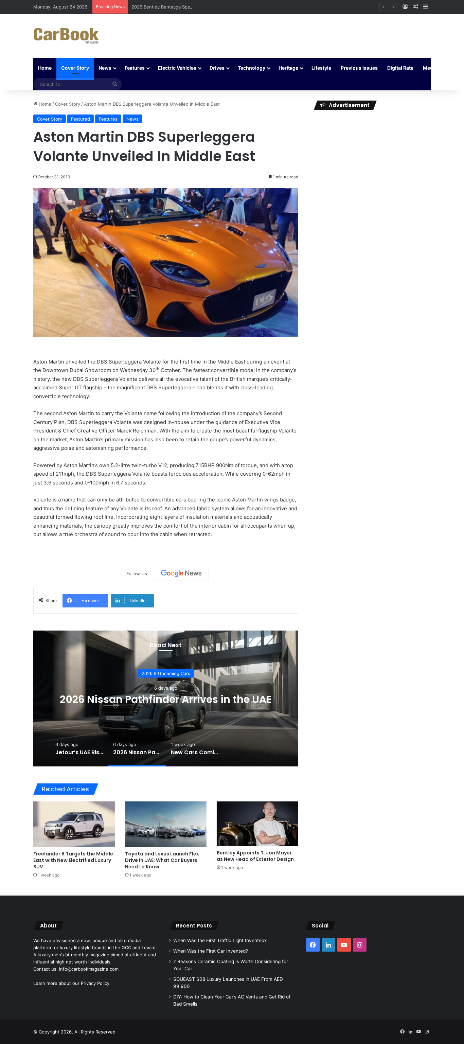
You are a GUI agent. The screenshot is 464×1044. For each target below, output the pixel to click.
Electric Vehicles (177, 68)
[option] (190, 698)
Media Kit (434, 68)
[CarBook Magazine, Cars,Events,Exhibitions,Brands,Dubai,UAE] (66, 36)
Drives (217, 68)
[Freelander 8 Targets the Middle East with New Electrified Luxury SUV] (74, 824)
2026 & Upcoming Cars (190, 667)
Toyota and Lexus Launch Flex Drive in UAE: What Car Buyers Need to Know (162, 860)
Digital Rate (400, 68)
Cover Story (75, 68)
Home (45, 68)
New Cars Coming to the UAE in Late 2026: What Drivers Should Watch (190, 699)
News (105, 68)
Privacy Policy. (96, 983)
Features (135, 68)
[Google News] (181, 573)
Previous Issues (359, 68)
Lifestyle (321, 68)
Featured (80, 119)
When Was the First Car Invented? (210, 951)
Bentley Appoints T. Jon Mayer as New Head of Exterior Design (255, 856)
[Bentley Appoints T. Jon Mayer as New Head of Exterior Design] (257, 823)
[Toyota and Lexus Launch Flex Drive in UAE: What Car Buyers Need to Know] (166, 824)
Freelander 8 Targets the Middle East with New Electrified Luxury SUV (73, 860)
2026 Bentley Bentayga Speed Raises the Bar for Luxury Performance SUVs (211, 7)
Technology (251, 68)
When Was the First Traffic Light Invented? (220, 940)
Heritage (288, 68)
